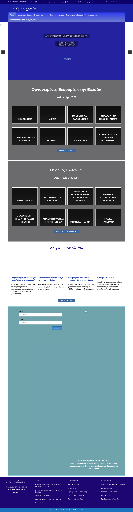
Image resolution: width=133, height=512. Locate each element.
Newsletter (99, 2)
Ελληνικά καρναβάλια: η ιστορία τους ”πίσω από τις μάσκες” (48, 485)
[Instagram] (17, 498)
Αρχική (12, 15)
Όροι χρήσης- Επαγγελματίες (78, 495)
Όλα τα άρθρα (40, 503)
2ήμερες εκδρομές (41, 15)
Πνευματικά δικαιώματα (76, 499)
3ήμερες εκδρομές (57, 15)
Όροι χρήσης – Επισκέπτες (77, 492)
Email (21, 319)
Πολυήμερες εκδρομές (74, 15)
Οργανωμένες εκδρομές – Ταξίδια (113, 484)
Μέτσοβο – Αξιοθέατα (42, 495)
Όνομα (21, 311)
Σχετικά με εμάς (59, 2)
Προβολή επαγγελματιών (110, 499)
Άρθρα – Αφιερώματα (85, 2)
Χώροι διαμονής (106, 488)
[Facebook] (12, 498)
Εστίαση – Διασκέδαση (109, 492)
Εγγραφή (109, 2)
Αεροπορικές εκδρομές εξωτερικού (23, 20)
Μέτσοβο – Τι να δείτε (105, 278)
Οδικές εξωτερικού (91, 15)
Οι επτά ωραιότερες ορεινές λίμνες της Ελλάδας (48, 491)
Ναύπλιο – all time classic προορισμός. (48, 499)
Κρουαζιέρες (105, 495)
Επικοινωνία (71, 2)
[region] (66, 52)
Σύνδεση (116, 2)
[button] (3, 52)
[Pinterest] (21, 498)
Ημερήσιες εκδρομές (25, 15)
